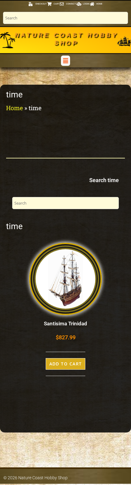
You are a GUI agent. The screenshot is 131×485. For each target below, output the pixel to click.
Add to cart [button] (65, 364)
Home (14, 108)
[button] (65, 61)
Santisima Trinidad (65, 324)
